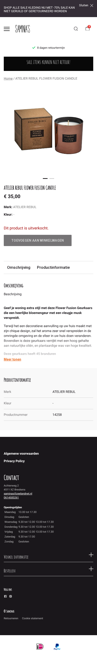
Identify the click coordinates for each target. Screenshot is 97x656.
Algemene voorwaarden (21, 454)
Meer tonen (12, 359)
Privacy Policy (14, 461)
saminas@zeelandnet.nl (18, 493)
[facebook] (5, 597)
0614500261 (11, 497)
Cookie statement (32, 618)
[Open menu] (7, 29)
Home (8, 79)
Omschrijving (18, 267)
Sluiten (83, 5)
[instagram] (10, 597)
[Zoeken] (76, 29)
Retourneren (11, 618)
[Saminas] (22, 29)
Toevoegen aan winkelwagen (37, 240)
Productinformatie (53, 267)
